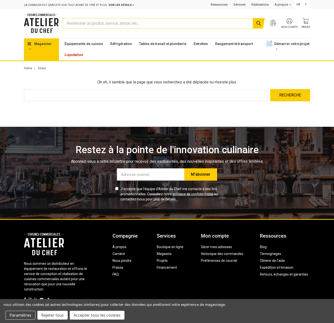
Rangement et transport (234, 44)
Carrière (118, 254)
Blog (263, 247)
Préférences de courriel (219, 261)
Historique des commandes (222, 254)
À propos (119, 247)
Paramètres (20, 315)
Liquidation (74, 55)
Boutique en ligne (170, 247)
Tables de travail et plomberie (162, 44)
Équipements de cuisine (84, 44)
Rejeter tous (52, 315)
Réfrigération (121, 44)
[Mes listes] (276, 23)
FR (298, 4)
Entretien (201, 44)
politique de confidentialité (193, 194)
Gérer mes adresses (216, 247)
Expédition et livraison (276, 267)
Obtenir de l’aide (272, 261)
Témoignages (270, 254)
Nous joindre (122, 261)
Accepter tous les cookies (97, 315)
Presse (117, 267)
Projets (162, 261)
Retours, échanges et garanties (284, 274)
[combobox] (302, 4)
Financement (167, 267)
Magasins (164, 254)
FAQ (115, 274)
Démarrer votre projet (291, 44)
